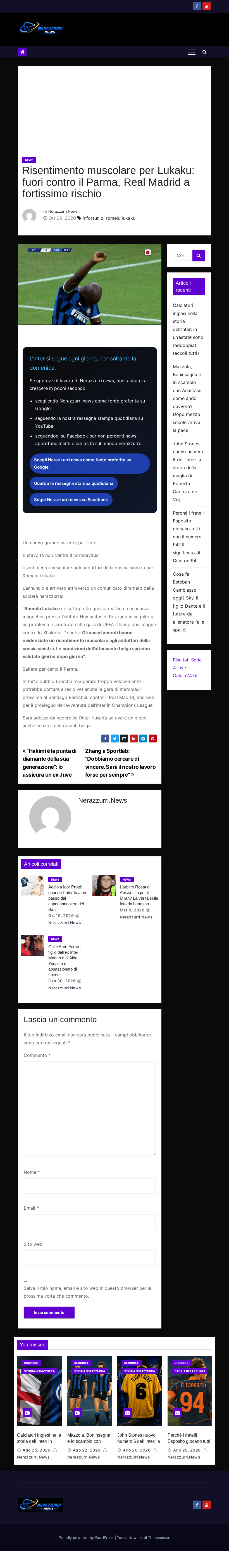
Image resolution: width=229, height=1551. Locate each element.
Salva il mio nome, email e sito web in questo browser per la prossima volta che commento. (87, 1292)
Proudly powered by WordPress (87, 1537)
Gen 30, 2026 (62, 980)
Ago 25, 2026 (36, 1450)
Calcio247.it (185, 675)
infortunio (93, 218)
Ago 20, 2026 (137, 1450)
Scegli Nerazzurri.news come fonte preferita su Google (82, 463)
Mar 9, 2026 (132, 910)
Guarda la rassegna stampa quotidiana (73, 483)
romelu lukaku (120, 218)
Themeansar (158, 1537)
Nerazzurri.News (63, 211)
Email (31, 1208)
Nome (32, 1172)
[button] (204, 52)
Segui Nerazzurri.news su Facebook (71, 499)
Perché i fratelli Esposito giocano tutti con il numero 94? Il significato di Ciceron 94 (189, 537)
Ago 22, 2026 (87, 1450)
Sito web (33, 1244)
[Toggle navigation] (191, 51)
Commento (37, 1055)
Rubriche (31, 1363)
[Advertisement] (114, 113)
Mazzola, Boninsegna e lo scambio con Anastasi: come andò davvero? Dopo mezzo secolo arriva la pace (187, 398)
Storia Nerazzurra (39, 1371)
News (29, 160)
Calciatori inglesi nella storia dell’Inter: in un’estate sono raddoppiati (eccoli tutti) (188, 329)
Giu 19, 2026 (61, 915)
